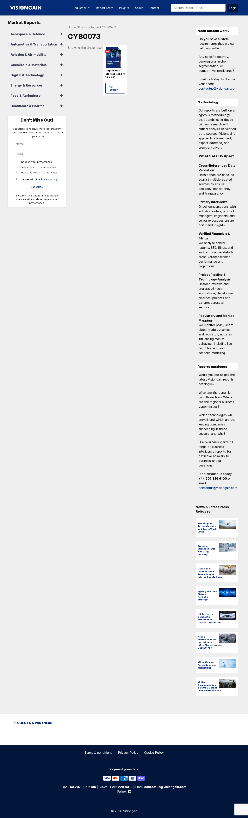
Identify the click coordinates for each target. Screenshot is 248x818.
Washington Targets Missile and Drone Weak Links (207, 527)
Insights (124, 7)
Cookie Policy (154, 753)
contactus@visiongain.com (218, 88)
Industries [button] (80, 7)
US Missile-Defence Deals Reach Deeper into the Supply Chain (210, 572)
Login (232, 7)
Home (72, 27)
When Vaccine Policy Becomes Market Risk (207, 665)
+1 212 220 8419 (120, 787)
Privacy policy (49, 179)
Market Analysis (30, 172)
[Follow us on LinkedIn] (129, 791)
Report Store (104, 7)
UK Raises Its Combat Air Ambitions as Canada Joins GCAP (209, 618)
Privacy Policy (128, 753)
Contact (154, 7)
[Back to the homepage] (26, 7)
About (139, 7)
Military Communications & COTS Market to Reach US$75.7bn (209, 686)
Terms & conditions (98, 753)
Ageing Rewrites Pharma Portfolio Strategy (207, 595)
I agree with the (38, 179)
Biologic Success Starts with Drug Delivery (206, 550)
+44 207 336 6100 (82, 787)
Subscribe (37, 186)
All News (51, 172)
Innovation (27, 167)
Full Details (114, 88)
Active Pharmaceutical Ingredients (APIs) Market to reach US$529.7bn (210, 642)
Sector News (48, 167)
